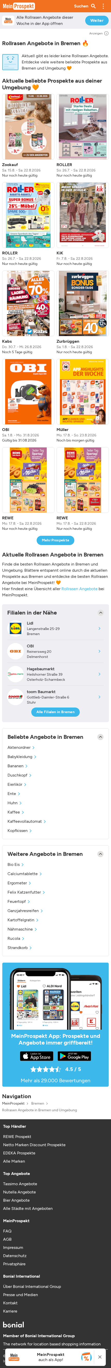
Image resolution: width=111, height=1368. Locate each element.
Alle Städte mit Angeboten (28, 1208)
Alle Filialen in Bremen (55, 712)
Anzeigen (96, 33)
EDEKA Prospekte (19, 1153)
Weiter (97, 20)
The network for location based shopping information (52, 1344)
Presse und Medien (20, 1294)
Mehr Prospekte (55, 540)
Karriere (10, 1311)
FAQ (7, 1231)
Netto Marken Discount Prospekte (34, 1144)
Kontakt (10, 1302)
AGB (7, 1239)
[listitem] (28, 136)
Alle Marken (14, 1161)
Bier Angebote (16, 1200)
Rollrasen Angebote (79, 588)
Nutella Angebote (19, 1192)
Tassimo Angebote (20, 1183)
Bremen (37, 1103)
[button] (103, 6)
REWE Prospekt (17, 1136)
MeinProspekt (13, 1103)
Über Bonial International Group (32, 1286)
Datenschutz (15, 1255)
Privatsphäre (14, 1263)
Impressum (13, 1247)
